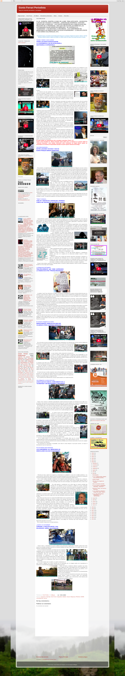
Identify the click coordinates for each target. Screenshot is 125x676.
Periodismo (25, 369)
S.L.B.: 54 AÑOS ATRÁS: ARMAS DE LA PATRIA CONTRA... (99, 477)
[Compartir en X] (63, 595)
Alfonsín (29, 378)
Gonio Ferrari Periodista (32, 7)
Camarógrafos (95, 474)
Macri (22, 361)
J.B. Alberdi (36, 15)
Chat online (66, 15)
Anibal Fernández (30, 374)
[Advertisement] (62, 646)
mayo (94, 498)
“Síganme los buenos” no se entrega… (28, 330)
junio (94, 473)
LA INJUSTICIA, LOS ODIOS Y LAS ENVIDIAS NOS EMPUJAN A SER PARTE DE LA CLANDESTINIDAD (27, 298)
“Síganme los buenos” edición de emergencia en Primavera (28, 265)
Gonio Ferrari (29, 15)
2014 (93, 515)
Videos (55, 15)
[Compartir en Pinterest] (65, 595)
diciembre (95, 463)
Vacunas (45, 598)
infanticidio (19, 383)
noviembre (95, 464)
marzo (94, 501)
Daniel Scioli (28, 371)
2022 (93, 458)
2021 (93, 460)
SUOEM (82, 596)
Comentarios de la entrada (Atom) (49, 659)
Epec (19, 367)
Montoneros (28, 377)
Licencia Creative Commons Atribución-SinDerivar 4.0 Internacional (24, 196)
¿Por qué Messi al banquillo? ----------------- (28, 275)
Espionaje (48, 596)
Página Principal (63, 657)
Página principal (21, 15)
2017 (93, 510)
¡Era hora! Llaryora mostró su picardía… (27, 310)
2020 (93, 461)
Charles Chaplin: (96, 479)
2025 (93, 453)
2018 (93, 508)
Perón (32, 372)
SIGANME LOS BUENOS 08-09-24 (100, 113)
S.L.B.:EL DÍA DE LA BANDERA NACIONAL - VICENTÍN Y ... (99, 486)
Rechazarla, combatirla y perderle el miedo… (28, 321)
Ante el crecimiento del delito (98, 483)
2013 (93, 517)
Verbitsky (30, 382)
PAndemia (78, 596)
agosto (94, 470)
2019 (93, 507)
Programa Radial (29, 359)
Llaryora (68, 596)
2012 (93, 519)
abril (94, 499)
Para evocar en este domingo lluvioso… (27, 340)
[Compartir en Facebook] (64, 595)
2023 (93, 456)
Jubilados (64, 596)
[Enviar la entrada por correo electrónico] (58, 594)
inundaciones (20, 380)
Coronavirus (43, 596)
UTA (27, 368)
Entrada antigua (82, 657)
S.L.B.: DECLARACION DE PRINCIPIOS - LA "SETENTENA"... (98, 494)
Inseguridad (59, 596)
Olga (27, 382)
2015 (93, 513)
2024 (93, 454)
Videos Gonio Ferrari (28, 373)
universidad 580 (39, 598)
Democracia (28, 366)
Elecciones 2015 (27, 364)
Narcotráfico (20, 372)
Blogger (75, 664)
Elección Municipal (21, 374)
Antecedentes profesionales (46, 15)
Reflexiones (22, 355)
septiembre (95, 468)
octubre (94, 466)
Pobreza (25, 367)
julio (94, 471)
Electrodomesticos (21, 379)
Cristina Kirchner (24, 363)
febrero (94, 503)
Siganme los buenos (24, 356)
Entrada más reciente (42, 657)
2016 (93, 512)
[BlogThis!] (61, 595)
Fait (24, 377)
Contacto (60, 15)
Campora (27, 372)
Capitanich (20, 377)
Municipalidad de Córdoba (27, 362)
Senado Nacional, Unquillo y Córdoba (27, 286)
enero (94, 504)
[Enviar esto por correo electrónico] (60, 595)
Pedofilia (29, 379)
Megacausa (73, 596)
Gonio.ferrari (92, 113)
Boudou (21, 373)
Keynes (24, 382)
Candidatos (20, 366)
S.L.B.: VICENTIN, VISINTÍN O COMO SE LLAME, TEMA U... (99, 492)
